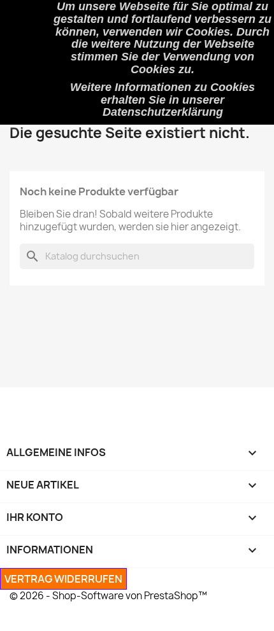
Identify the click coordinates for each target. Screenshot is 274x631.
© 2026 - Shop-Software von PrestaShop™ (108, 595)
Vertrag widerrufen (63, 579)
